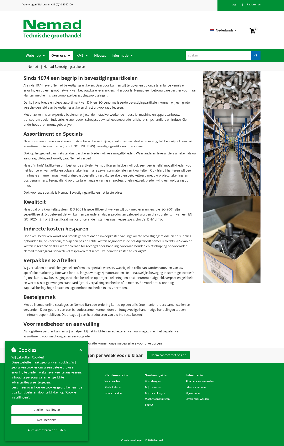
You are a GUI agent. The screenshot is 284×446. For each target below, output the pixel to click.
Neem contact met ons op (168, 355)
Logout (149, 404)
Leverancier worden (197, 399)
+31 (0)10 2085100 (62, 4)
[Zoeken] (256, 55)
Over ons (58, 55)
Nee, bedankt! (47, 420)
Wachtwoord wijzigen (157, 399)
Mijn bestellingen (155, 393)
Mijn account (193, 393)
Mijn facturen (153, 387)
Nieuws (100, 55)
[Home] (81, 29)
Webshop (33, 55)
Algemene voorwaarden (200, 381)
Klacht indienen (113, 387)
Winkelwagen (153, 381)
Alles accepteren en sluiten (47, 430)
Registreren (254, 4)
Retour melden (113, 393)
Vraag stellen (112, 381)
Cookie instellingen (47, 410)
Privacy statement (196, 387)
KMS (80, 55)
